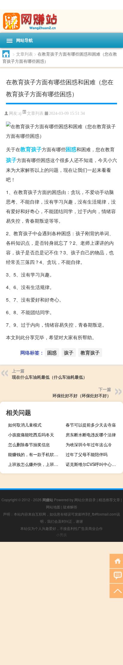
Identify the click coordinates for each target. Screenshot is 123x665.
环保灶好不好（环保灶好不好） (82, 395)
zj (20, 113)
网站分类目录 (85, 499)
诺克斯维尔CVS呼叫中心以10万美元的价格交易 (94, 464)
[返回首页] (116, 560)
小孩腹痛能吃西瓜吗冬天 (31, 435)
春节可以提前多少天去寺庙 (91, 425)
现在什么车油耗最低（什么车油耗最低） (49, 377)
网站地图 (53, 506)
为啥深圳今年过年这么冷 (89, 444)
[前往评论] (116, 575)
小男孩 (61, 534)
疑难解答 (70, 506)
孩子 (11, 160)
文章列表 (24, 54)
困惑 (71, 149)
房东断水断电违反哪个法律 (91, 435)
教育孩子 (31, 149)
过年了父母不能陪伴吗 (86, 454)
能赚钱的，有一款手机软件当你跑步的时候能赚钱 (36, 454)
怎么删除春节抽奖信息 (29, 444)
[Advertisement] (61, 603)
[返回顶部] (116, 590)
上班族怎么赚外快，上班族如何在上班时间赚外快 (36, 464)
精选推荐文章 (109, 499)
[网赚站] (61, 21)
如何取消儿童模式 (24, 425)
